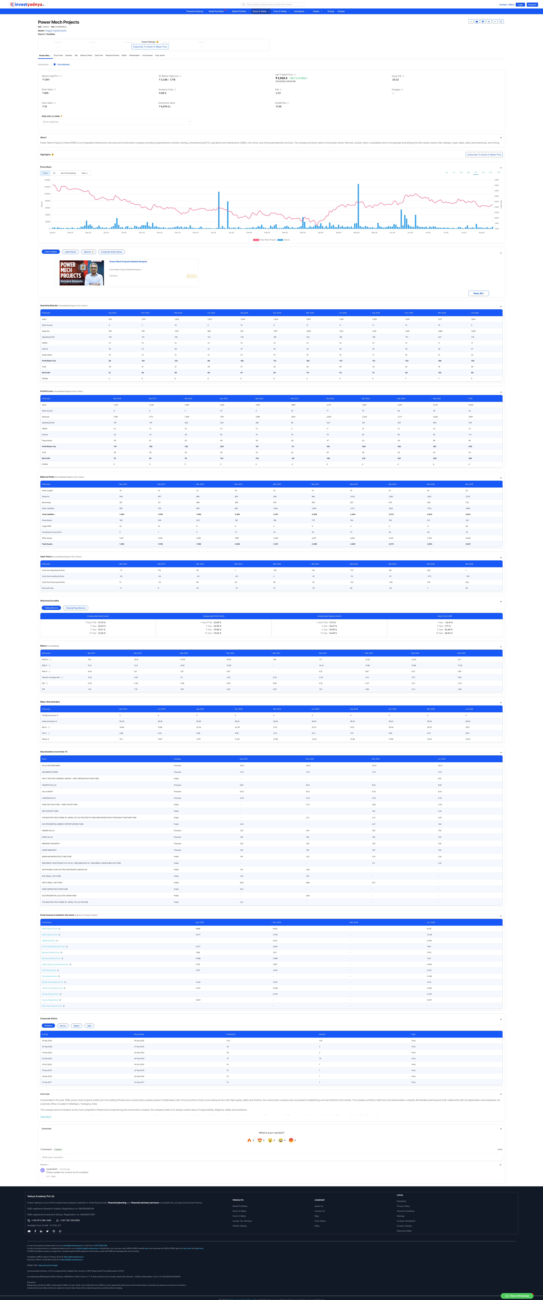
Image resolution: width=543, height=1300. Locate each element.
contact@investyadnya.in (72, 1245)
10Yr (499, 172)
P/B (278, 90)
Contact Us (320, 1211)
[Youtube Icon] (29, 1231)
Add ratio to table (51, 116)
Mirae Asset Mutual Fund (52, 1006)
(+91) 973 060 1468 (41, 1220)
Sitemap (400, 1216)
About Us (319, 1206)
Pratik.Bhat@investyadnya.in (71, 1260)
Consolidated (63, 64)
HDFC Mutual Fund (49, 929)
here (147, 1248)
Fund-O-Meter (281, 11)
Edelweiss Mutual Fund (51, 958)
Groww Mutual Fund (50, 1000)
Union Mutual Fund (49, 976)
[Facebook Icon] (35, 1231)
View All (477, 293)
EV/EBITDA (282, 103)
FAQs (317, 1226)
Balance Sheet (86, 55)
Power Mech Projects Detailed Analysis (128, 261)
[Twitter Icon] (47, 1231)
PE (54, 173)
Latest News (70, 252)
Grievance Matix (404, 1231)
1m (454, 172)
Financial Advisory (194, 11)
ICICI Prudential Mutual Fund (53, 946)
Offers (511, 4)
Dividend (48, 1025)
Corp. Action (160, 55)
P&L (76, 55)
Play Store (187, 1248)
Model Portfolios (216, 11)
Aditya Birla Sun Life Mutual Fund (55, 964)
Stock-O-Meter (260, 11)
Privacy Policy (403, 1206)
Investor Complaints (406, 1221)
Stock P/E (398, 77)
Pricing (331, 11)
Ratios (124, 55)
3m (461, 172)
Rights (76, 1026)
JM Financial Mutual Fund (52, 988)
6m (468, 172)
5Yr (490, 172)
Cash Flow (99, 55)
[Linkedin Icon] (41, 1231)
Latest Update (51, 252)
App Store (199, 1248)
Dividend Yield (168, 90)
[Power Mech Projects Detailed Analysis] (81, 273)
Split (89, 1026)
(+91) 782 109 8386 (70, 1220)
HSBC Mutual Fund (49, 935)
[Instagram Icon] (53, 1231)
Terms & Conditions (406, 1211)
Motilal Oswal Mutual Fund (52, 982)
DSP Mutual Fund (49, 970)
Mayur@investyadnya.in (74, 1257)
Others (317, 11)
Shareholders (134, 55)
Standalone (43, 64)
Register (532, 4)
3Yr (483, 172)
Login (520, 4)
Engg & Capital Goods (56, 30)
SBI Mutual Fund (48, 940)
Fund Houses (147, 55)
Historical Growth (112, 55)
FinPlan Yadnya (240, 1226)
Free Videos (320, 1221)
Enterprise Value (167, 103)
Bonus (63, 1026)
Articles (341, 11)
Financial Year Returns (75, 608)
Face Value (49, 103)
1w (447, 172)
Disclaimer (401, 1201)
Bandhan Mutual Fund (50, 952)
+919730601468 (100, 1245)
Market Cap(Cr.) (52, 76)
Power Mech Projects (46, 55)
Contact (503, 4)
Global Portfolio (240, 11)
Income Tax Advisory (242, 1221)
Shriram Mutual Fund (50, 994)
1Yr (475, 172)
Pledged (398, 90)
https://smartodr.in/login (48, 1265)
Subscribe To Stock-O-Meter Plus (150, 46)
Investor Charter (404, 1226)
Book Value (49, 90)
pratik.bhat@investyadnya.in (88, 1248)
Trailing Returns (51, 608)
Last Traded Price (285, 75)
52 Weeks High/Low (170, 76)
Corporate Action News (111, 252)
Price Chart (58, 55)
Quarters (68, 55)
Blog (317, 1216)
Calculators (300, 11)
